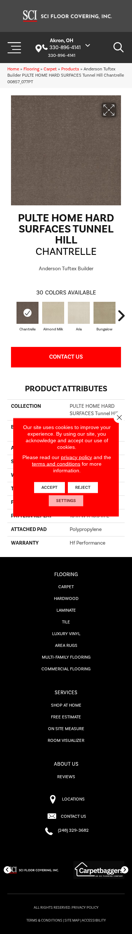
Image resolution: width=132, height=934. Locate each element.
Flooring (31, 69)
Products (70, 69)
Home (13, 69)
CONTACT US (73, 816)
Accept (49, 487)
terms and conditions (56, 463)
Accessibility (94, 920)
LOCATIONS (73, 799)
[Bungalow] (104, 313)
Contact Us (66, 356)
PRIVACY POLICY (85, 907)
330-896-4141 (65, 47)
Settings (66, 500)
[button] (7, 869)
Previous (11, 315)
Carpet (50, 69)
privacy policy (76, 457)
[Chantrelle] (27, 313)
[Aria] (79, 313)
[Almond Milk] (53, 313)
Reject (83, 487)
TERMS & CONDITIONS (44, 920)
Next (120, 315)
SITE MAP (72, 920)
